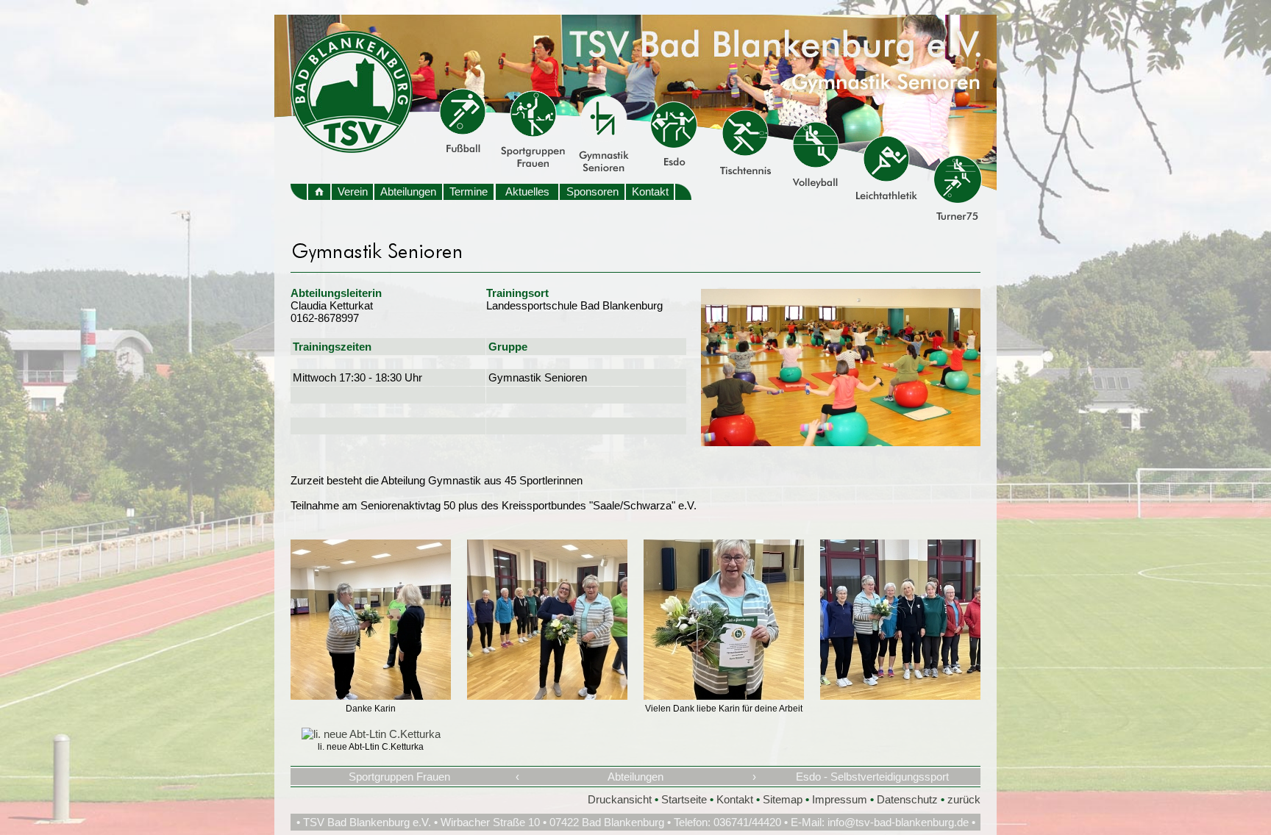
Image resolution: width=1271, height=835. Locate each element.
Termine (468, 191)
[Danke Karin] (371, 695)
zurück (963, 799)
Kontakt (650, 191)
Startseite (684, 799)
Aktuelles (527, 191)
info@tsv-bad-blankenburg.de (898, 822)
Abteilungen (408, 191)
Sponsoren (592, 191)
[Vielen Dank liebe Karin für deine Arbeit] (724, 695)
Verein (353, 191)
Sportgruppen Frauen (399, 776)
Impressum (839, 799)
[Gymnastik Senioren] (840, 442)
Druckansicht (620, 799)
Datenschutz (907, 799)
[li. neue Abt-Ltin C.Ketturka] (371, 734)
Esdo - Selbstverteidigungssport (872, 776)
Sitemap (782, 799)
